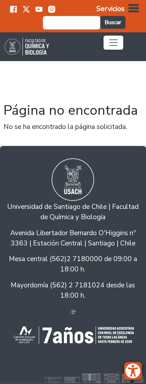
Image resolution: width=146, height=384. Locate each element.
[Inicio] (49, 46)
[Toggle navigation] (113, 43)
